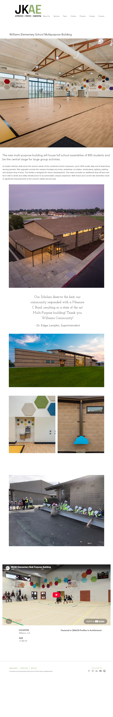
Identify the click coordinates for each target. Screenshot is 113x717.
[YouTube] (100, 671)
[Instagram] (92, 671)
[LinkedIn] (96, 671)
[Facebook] (89, 671)
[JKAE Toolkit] (104, 671)
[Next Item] (100, 236)
